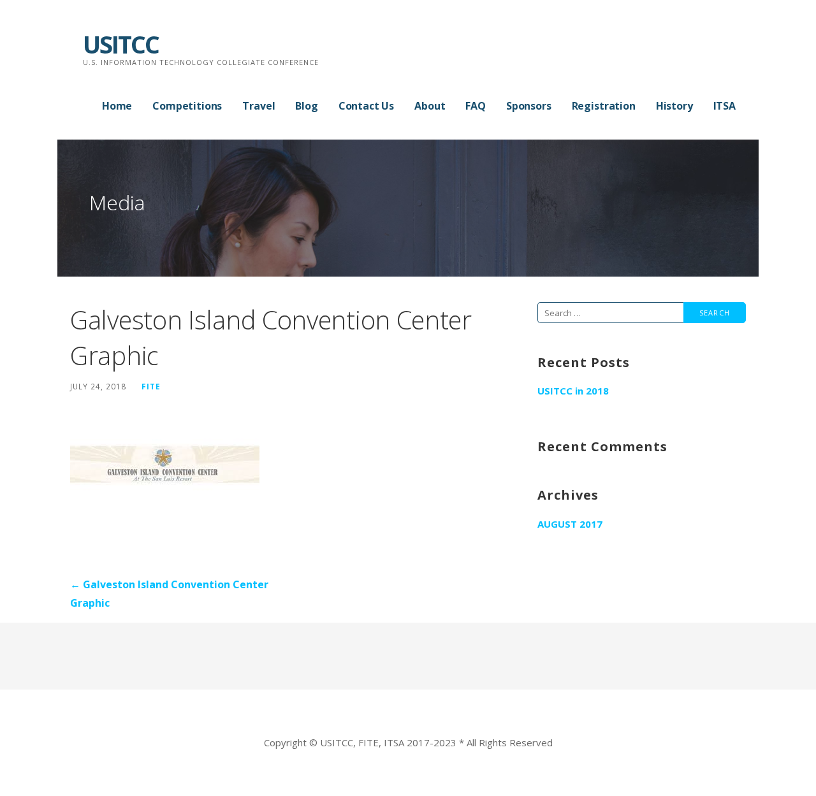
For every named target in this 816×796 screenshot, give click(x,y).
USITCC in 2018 (573, 390)
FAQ (475, 106)
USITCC (121, 44)
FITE (151, 386)
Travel (258, 106)
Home (117, 106)
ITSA (724, 106)
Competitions (187, 106)
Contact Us (366, 106)
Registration (604, 106)
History (674, 106)
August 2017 (569, 523)
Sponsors (528, 106)
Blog (306, 106)
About (429, 106)
